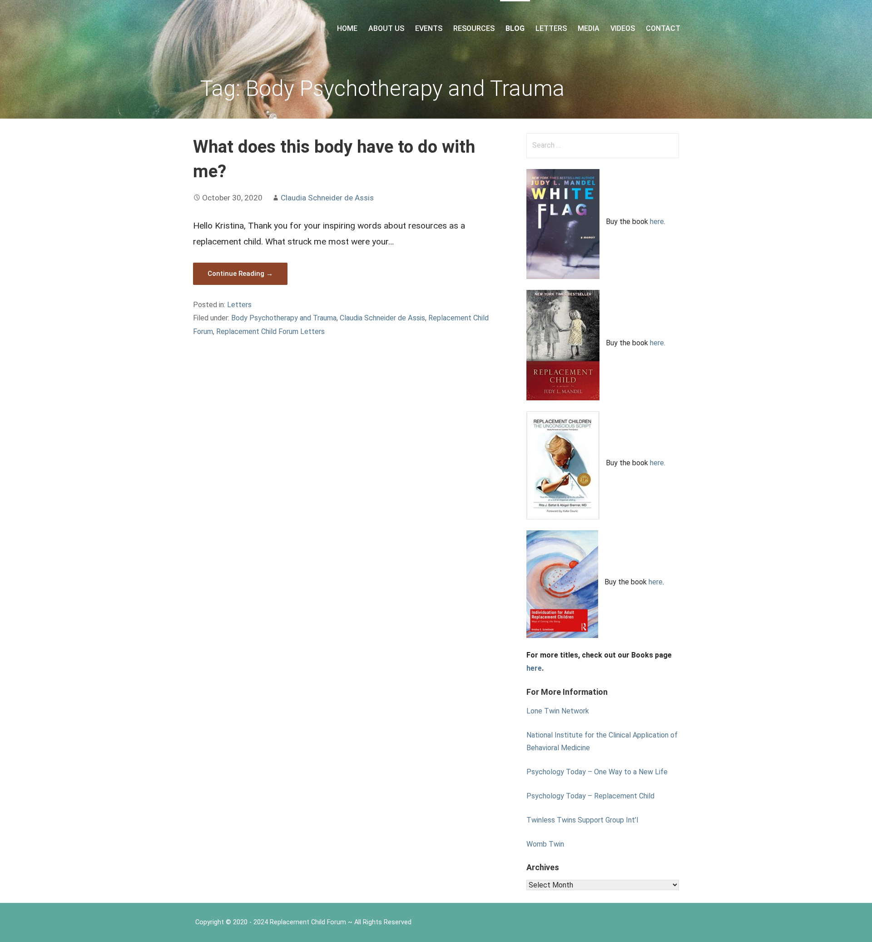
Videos (622, 28)
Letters (551, 28)
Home (347, 28)
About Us (386, 28)
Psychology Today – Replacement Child (590, 796)
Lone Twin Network (557, 711)
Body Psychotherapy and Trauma (284, 318)
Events (428, 28)
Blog (515, 28)
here (657, 221)
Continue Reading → (240, 273)
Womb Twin (545, 844)
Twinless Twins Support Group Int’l (582, 820)
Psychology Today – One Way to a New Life (597, 772)
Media (589, 28)
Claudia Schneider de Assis (327, 197)
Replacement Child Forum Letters (270, 331)
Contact (663, 28)
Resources (474, 28)
